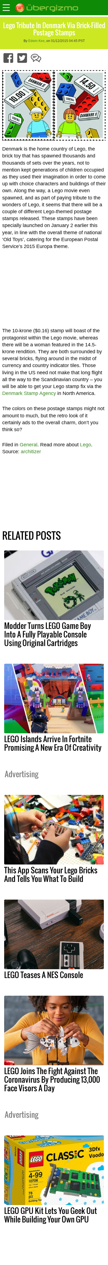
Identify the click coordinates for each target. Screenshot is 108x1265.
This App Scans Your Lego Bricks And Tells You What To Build (50, 874)
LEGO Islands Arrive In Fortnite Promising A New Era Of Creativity (53, 743)
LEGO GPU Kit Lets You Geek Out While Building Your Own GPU (50, 1215)
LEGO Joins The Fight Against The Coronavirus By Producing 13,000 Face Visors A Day (52, 1079)
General (28, 444)
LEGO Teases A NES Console (43, 974)
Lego (85, 444)
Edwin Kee (36, 41)
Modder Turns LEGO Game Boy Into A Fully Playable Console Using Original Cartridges (47, 634)
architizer (31, 451)
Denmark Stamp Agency (29, 393)
